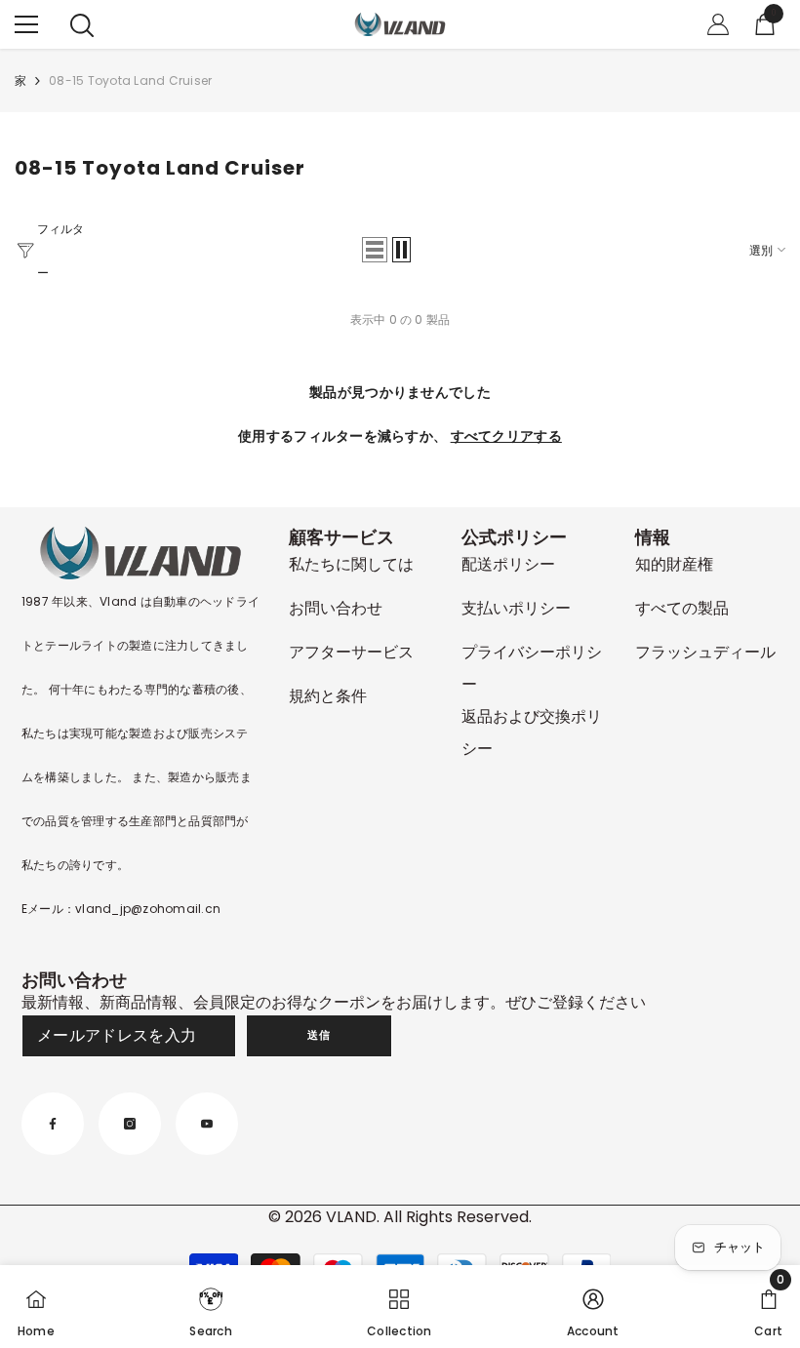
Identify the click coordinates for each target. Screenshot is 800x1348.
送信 (318, 1035)
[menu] (26, 24)
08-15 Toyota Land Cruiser (130, 80)
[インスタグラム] (130, 1123)
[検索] (82, 25)
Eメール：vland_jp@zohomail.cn (120, 908)
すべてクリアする (506, 436)
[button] (374, 249)
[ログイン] (718, 24)
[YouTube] (207, 1123)
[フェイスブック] (52, 1123)
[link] (210, 1306)
